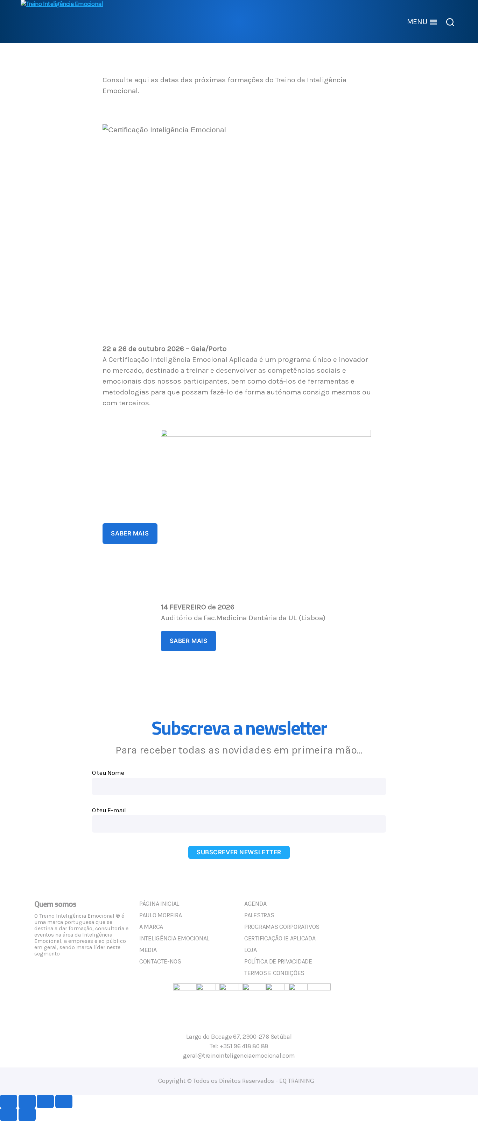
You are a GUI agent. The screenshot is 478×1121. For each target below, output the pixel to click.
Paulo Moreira (160, 915)
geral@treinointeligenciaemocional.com (239, 1055)
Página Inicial (159, 904)
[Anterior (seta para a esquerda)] (8, 1114)
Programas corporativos (281, 927)
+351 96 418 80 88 (244, 1046)
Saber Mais (130, 533)
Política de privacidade (278, 961)
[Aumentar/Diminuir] (8, 1101)
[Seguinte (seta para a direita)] (27, 1114)
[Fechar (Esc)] (63, 1101)
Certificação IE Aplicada (280, 938)
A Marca (151, 927)
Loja (250, 950)
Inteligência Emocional (174, 938)
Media (148, 950)
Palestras (259, 915)
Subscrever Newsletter (239, 852)
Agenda (255, 904)
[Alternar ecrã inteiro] (27, 1101)
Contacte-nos (160, 961)
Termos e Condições (274, 973)
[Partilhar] (45, 1101)
